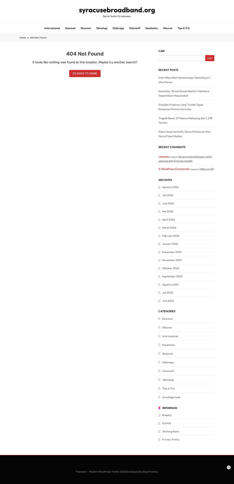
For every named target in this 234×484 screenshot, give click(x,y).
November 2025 (172, 260)
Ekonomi (86, 28)
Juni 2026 (168, 203)
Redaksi (167, 415)
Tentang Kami (170, 431)
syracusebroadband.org (117, 9)
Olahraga (118, 28)
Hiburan (168, 28)
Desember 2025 (172, 252)
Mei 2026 (167, 211)
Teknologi (101, 28)
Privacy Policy (170, 439)
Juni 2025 (168, 300)
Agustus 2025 (170, 284)
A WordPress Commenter (174, 169)
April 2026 (168, 219)
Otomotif (134, 28)
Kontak (166, 423)
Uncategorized (171, 397)
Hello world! (206, 169)
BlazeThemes (150, 471)
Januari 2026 (170, 244)
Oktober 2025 (170, 268)
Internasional (52, 28)
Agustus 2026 (170, 187)
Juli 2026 (167, 195)
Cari (161, 51)
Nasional (70, 28)
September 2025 (172, 276)
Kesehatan (151, 28)
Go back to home (85, 73)
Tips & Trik (184, 28)
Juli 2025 (167, 292)
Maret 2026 (169, 227)
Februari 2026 (171, 235)
